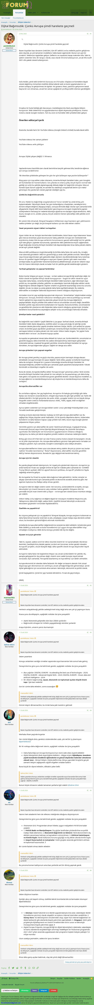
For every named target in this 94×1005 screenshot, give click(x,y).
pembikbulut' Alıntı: (27, 591)
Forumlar (19, 12)
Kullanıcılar (45, 12)
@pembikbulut (25, 741)
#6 (91, 870)
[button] (37, 12)
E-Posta (53, 990)
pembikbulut (7, 29)
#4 (91, 710)
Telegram (44, 990)
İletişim (52, 978)
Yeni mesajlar (5, 18)
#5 (91, 790)
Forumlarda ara (18, 18)
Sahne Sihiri (9, 644)
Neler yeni (32, 12)
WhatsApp (24, 990)
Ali (9, 802)
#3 (91, 632)
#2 (91, 585)
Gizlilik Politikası (69, 978)
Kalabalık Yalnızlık (7, 985)
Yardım (78, 978)
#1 (91, 34)
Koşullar (59, 978)
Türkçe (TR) (14, 978)
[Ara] (90, 12)
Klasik (5, 978)
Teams (34, 990)
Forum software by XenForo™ (47, 983)
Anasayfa (7, 12)
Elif (9, 722)
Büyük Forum (19, 985)
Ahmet (9, 882)
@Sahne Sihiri (73, 785)
